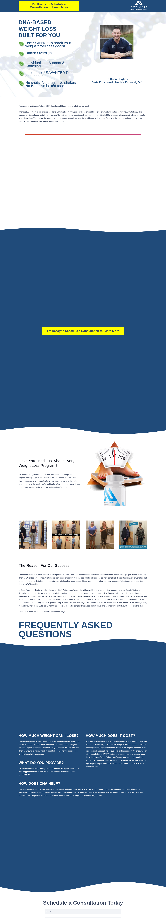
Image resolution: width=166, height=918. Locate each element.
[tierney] (33, 535)
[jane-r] (133, 535)
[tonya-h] (100, 535)
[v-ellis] (66, 535)
